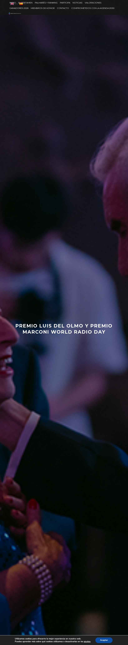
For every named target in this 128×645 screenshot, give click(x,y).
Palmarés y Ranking (46, 2)
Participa (65, 2)
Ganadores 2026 (19, 8)
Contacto (63, 8)
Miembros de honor (43, 8)
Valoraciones (93, 2)
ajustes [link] (87, 641)
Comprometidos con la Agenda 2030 (92, 8)
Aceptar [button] (104, 640)
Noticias (77, 2)
